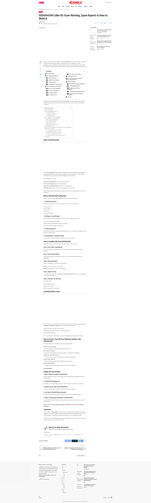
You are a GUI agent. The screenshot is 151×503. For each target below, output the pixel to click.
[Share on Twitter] (101, 23)
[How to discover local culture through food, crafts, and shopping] (93, 31)
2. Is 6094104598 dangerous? (74, 85)
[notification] (106, 2)
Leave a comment (81, 455)
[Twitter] (109, 497)
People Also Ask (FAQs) (71, 81)
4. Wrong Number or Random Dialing (55, 84)
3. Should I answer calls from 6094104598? (73, 89)
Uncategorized (99, 32)
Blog (97, 38)
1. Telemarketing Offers (52, 77)
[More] (106, 23)
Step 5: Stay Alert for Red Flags (75, 74)
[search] (108, 3)
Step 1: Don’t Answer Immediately (54, 88)
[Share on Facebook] (99, 23)
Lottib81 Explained (48, 368)
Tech (41, 11)
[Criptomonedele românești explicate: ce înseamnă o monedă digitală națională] (93, 42)
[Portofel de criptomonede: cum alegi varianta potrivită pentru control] (93, 37)
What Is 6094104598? (50, 73)
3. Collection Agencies (52, 82)
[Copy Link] (103, 23)
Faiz (44, 22)
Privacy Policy (76, 434)
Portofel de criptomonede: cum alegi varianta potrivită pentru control (90, 472)
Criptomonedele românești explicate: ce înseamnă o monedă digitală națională (90, 479)
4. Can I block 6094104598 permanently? (77, 91)
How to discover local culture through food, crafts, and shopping (89, 466)
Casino (98, 49)
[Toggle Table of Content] (70, 108)
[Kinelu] (75, 2)
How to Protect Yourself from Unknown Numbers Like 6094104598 (74, 79)
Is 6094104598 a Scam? (71, 76)
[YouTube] (111, 497)
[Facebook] (108, 497)
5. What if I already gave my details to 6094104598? (75, 94)
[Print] (105, 23)
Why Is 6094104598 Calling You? (52, 75)
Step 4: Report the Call (52, 94)
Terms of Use (57, 434)
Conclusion (69, 96)
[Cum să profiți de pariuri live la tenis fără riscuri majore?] (93, 48)
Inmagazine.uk (46, 479)
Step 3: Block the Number (52, 92)
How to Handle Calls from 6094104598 (53, 86)
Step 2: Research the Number (53, 90)
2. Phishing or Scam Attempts (53, 80)
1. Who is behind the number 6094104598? (77, 83)
